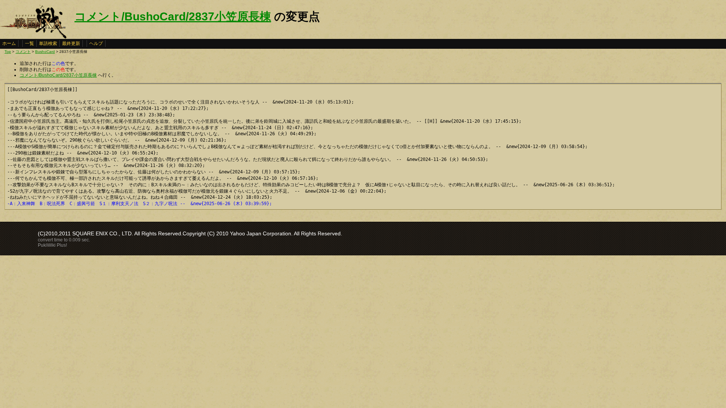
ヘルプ (96, 43)
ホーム (9, 43)
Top (8, 51)
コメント (23, 51)
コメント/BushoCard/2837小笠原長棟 (172, 16)
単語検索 (48, 43)
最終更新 (71, 43)
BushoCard (45, 51)
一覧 (29, 43)
